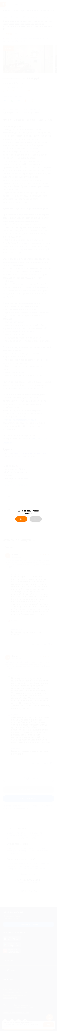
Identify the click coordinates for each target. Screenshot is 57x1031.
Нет (35, 519)
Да (21, 519)
